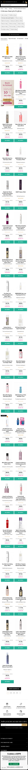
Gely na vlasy (21, 23)
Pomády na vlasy (5, 29)
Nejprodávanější (12, 38)
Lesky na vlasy (4, 26)
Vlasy (6, 8)
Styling (10, 8)
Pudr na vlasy (12, 26)
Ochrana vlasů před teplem (7, 18)
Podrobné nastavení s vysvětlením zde (14, 766)
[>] (20, 693)
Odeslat (24, 724)
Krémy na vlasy (12, 23)
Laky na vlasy (4, 15)
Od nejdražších (20, 38)
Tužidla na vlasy (12, 15)
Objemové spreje (5, 20)
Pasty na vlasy (4, 23)
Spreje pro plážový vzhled (16, 20)
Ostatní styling (14, 29)
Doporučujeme (4, 38)
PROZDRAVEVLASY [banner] (10, 2)
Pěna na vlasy (19, 18)
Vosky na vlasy (20, 26)
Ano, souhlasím (14, 764)
